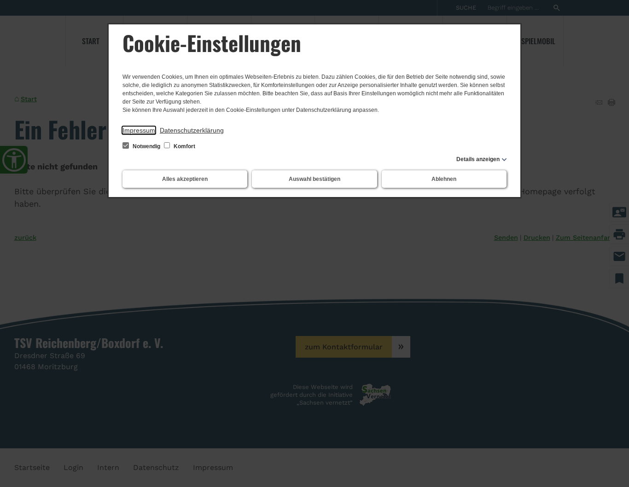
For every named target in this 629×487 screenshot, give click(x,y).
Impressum (138, 130)
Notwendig (146, 146)
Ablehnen (443, 179)
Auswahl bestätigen (314, 179)
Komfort (183, 146)
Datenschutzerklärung (192, 130)
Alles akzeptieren (185, 179)
